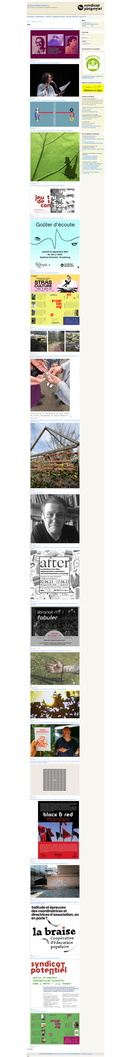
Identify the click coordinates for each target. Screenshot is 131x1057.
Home (28, 21)
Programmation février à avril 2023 (38, 1011)
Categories (33, 21)
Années (39, 21)
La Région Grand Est (88, 142)
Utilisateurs (93, 24)
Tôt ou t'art (86, 173)
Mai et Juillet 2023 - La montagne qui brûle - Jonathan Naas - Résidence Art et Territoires (50, 650)
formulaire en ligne (87, 119)
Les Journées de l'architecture (91, 166)
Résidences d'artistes (34, 354)
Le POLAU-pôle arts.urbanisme (91, 172)
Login (84, 41)
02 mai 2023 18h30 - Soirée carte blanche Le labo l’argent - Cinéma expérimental (48, 689)
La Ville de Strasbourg (89, 137)
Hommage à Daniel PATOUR (36, 492)
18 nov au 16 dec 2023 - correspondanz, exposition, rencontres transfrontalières (48, 100)
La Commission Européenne (90, 156)
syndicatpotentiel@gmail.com (90, 111)
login (56, 1053)
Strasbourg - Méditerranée (90, 167)
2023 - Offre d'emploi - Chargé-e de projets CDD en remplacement (45, 958)
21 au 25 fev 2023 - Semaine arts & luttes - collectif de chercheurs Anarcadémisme (49, 863)
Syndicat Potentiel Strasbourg (38, 5)
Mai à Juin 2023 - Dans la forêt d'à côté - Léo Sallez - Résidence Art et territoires (48, 329)
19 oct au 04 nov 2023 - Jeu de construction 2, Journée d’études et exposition (47, 185)
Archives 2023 (33, 61)
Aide (97, 24)
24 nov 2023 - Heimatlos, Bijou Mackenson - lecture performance (45, 63)
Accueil (84, 22)
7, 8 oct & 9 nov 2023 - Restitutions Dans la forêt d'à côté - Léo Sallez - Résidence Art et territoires (51, 130)
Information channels (87, 1053)
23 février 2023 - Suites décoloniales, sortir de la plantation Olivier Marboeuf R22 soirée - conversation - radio (54, 722)
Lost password (86, 43)
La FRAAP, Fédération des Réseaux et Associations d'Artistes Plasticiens (92, 164)
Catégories (87, 24)
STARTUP (84, 154)
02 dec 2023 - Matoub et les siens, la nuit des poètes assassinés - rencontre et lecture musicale (51, 28)
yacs (80, 1053)
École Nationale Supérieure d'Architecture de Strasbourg (89, 158)
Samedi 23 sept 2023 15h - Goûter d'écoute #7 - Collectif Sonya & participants (47, 218)
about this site (61, 1053)
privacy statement (69, 1053)
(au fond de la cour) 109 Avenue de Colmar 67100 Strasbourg (91, 126)
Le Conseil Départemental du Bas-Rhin (93, 143)
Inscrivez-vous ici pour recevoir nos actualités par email (92, 77)
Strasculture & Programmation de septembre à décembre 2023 (44, 273)
